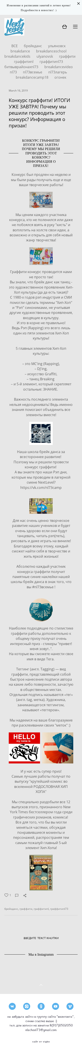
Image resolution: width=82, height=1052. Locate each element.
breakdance (20, 51)
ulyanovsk (45, 56)
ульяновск (57, 45)
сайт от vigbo (41, 1042)
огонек (60, 77)
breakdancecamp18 (32, 77)
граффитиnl (24, 61)
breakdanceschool (51, 51)
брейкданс (33, 45)
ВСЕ (15, 45)
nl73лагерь (57, 72)
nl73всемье (33, 72)
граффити (67, 56)
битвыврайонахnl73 (21, 66)
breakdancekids (17, 56)
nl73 (14, 72)
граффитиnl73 (51, 61)
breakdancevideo (58, 66)
